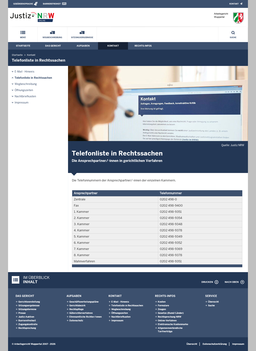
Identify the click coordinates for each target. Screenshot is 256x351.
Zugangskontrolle (27, 324)
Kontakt (234, 4)
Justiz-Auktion (26, 316)
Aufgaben (83, 45)
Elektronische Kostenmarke (173, 324)
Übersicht (213, 301)
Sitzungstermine (27, 309)
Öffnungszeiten (24, 90)
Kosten (161, 301)
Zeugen (162, 309)
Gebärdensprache (23, 4)
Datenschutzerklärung (215, 344)
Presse (22, 313)
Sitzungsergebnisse (82, 37)
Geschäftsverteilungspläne (84, 301)
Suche (233, 37)
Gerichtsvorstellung (29, 301)
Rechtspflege (76, 309)
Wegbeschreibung (52, 37)
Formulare (163, 305)
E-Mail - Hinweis (24, 71)
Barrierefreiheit (52, 4)
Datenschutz (76, 320)
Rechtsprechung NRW (169, 316)
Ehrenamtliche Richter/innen (85, 316)
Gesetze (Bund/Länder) (171, 313)
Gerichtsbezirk (77, 305)
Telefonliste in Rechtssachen (33, 77)
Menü (23, 37)
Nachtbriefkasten (25, 96)
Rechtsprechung (27, 328)
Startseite (23, 45)
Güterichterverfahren (81, 313)
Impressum (21, 102)
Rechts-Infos (143, 45)
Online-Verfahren (167, 320)
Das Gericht (53, 45)
